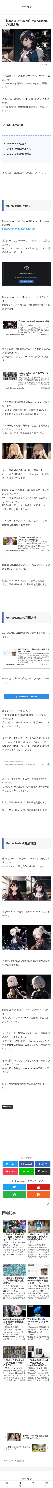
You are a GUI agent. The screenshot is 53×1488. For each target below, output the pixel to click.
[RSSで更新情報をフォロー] (38, 1194)
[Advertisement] (26, 190)
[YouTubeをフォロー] (38, 1187)
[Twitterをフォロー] (14, 1187)
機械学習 (8, 1107)
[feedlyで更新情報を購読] (14, 1194)
